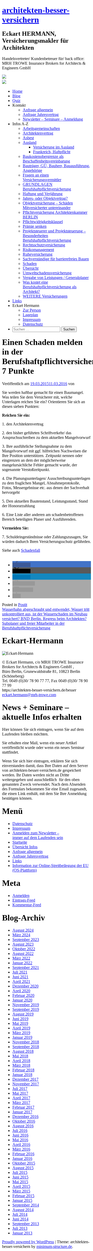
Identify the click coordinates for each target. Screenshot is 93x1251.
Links (17, 301)
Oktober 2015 (23, 1163)
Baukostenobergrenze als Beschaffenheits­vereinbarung (46, 158)
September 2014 (25, 1205)
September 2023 (25, 939)
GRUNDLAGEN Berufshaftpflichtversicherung (47, 186)
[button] (21, 565)
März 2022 (21, 958)
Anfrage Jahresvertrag (41, 114)
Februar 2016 (23, 1154)
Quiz (16, 100)
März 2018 (21, 1065)
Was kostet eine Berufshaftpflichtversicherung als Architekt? (49, 287)
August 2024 (23, 930)
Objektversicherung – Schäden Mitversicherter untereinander (48, 205)
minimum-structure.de (54, 1246)
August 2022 (23, 953)
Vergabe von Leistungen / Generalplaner (56, 277)
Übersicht (30, 268)
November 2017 (25, 1084)
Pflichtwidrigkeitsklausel (43, 221)
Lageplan (30, 315)
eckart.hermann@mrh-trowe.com (29, 695)
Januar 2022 (22, 963)
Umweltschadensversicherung (47, 273)
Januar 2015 (22, 1200)
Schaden (30, 263)
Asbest (28, 138)
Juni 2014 (20, 1219)
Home (17, 91)
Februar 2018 (23, 1070)
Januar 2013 (22, 1233)
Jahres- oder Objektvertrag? (45, 198)
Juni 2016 (20, 1135)
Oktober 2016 (23, 1121)
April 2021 (21, 981)
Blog (16, 96)
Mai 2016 (20, 1140)
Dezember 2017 (25, 1079)
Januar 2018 (22, 1074)
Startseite (19, 842)
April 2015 (21, 1186)
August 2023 (23, 944)
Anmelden (20, 895)
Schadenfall (30, 550)
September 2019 (25, 1009)
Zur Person (32, 310)
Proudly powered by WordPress (28, 1242)
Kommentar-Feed (26, 905)
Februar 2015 (23, 1196)
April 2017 (21, 1098)
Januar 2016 (22, 1158)
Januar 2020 (22, 1000)
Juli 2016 (19, 1130)
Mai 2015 (20, 1182)
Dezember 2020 (25, 986)
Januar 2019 (22, 1037)
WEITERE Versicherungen (45, 296)
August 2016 (23, 1126)
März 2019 (21, 1033)
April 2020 (21, 991)
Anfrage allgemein (38, 110)
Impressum (32, 319)
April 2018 (21, 1060)
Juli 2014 (19, 1214)
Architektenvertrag (38, 133)
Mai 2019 (20, 1023)
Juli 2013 (19, 1228)
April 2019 (21, 1028)
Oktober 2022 (23, 949)
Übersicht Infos (24, 847)
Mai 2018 (20, 1056)
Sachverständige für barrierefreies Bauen (56, 259)
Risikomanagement (38, 249)
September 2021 (25, 967)
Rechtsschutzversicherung (44, 245)
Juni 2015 (20, 1177)
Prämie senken (35, 226)
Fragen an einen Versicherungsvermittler (42, 177)
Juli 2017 (19, 1088)
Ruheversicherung (37, 254)
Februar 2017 (23, 1107)
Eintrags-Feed (23, 900)
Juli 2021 (19, 972)
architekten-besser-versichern (35, 14)
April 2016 (21, 1144)
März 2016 (21, 1149)
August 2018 (23, 1051)
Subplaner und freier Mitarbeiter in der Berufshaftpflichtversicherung (33, 625)
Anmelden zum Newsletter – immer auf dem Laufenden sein (37, 835)
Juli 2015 (19, 1172)
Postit (22, 604)
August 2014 (23, 1210)
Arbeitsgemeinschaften (41, 128)
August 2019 (23, 1014)
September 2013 (25, 1223)
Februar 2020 (23, 995)
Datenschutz (33, 324)
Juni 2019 (20, 1019)
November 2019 (25, 1005)
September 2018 (25, 1046)
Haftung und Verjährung (43, 194)
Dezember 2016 (25, 1116)
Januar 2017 (22, 1112)
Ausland (29, 142)
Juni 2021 (20, 977)
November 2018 (25, 1042)
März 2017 (21, 1102)
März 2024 (21, 935)
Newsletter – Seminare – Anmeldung (53, 119)
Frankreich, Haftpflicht (51, 152)
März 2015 (21, 1191)
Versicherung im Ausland (53, 147)
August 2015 (23, 1168)
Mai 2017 (20, 1093)
